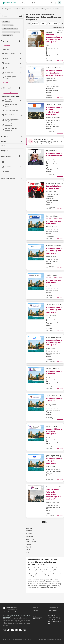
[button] (6, 22)
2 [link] (46, 522)
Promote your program (39, 614)
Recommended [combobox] (57, 27)
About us (35, 610)
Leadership (35, 23)
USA (27, 552)
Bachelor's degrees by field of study (54, 618)
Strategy (43, 23)
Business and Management (11, 93)
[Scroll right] (61, 8)
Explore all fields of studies (53, 611)
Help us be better (55, 639)
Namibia (28, 547)
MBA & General (53, 23)
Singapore (29, 536)
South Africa (30, 539)
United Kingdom (31, 542)
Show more (5, 82)
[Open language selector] (55, 2)
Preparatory (7, 45)
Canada (28, 544)
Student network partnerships (37, 617)
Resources (37, 3)
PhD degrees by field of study (54, 622)
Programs (25, 3)
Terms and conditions (41, 639)
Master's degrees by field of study (53, 614)
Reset (20, 16)
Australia (29, 534)
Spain (28, 550)
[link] (50, 522)
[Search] (51, 2)
